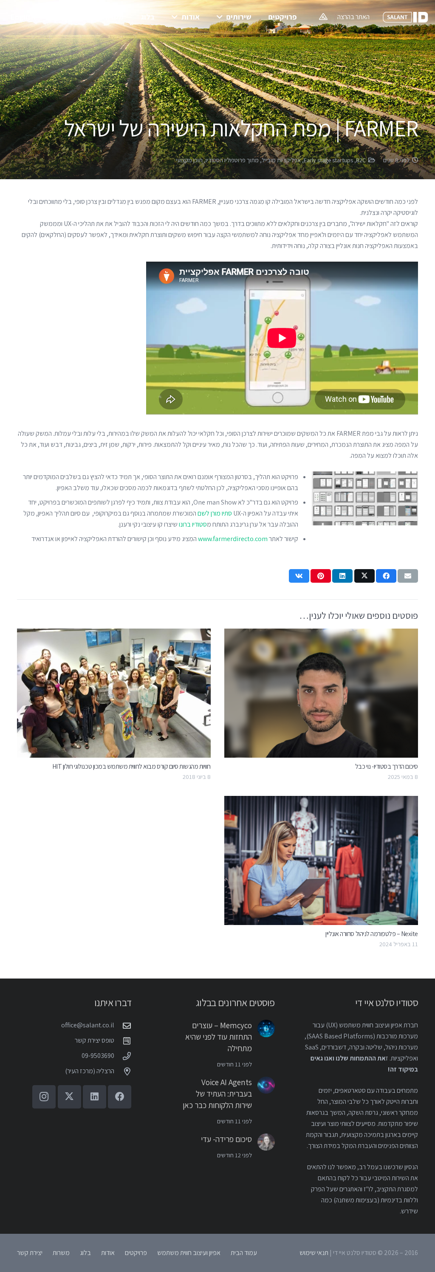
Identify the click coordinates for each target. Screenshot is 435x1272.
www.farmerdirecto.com (233, 538)
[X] (69, 1096)
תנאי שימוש (313, 1252)
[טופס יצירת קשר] (122, 1041)
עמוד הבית (244, 1252)
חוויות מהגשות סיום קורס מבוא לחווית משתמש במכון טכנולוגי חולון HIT (131, 766)
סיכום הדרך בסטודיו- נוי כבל (386, 766)
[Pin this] (321, 576)
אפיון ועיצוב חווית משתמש (188, 1252)
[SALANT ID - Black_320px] (405, 17)
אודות (108, 1252)
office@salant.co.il (87, 1025)
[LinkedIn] (94, 1096)
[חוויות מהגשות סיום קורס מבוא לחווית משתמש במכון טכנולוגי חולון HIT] (114, 693)
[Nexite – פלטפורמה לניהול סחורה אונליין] (321, 860)
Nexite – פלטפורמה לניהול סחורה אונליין (371, 933)
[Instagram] (44, 1096)
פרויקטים (136, 1252)
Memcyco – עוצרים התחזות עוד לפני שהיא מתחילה (218, 1037)
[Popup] (323, 17)
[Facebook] (119, 1096)
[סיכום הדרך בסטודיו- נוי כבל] (321, 693)
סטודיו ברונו (193, 524)
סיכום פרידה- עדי (226, 1139)
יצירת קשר (29, 1252)
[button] (221, 17)
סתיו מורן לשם (215, 513)
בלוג (85, 1252)
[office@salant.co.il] (122, 1025)
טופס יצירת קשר (94, 1040)
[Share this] (386, 576)
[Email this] (408, 576)
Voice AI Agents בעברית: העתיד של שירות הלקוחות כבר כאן (217, 1094)
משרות (61, 1252)
